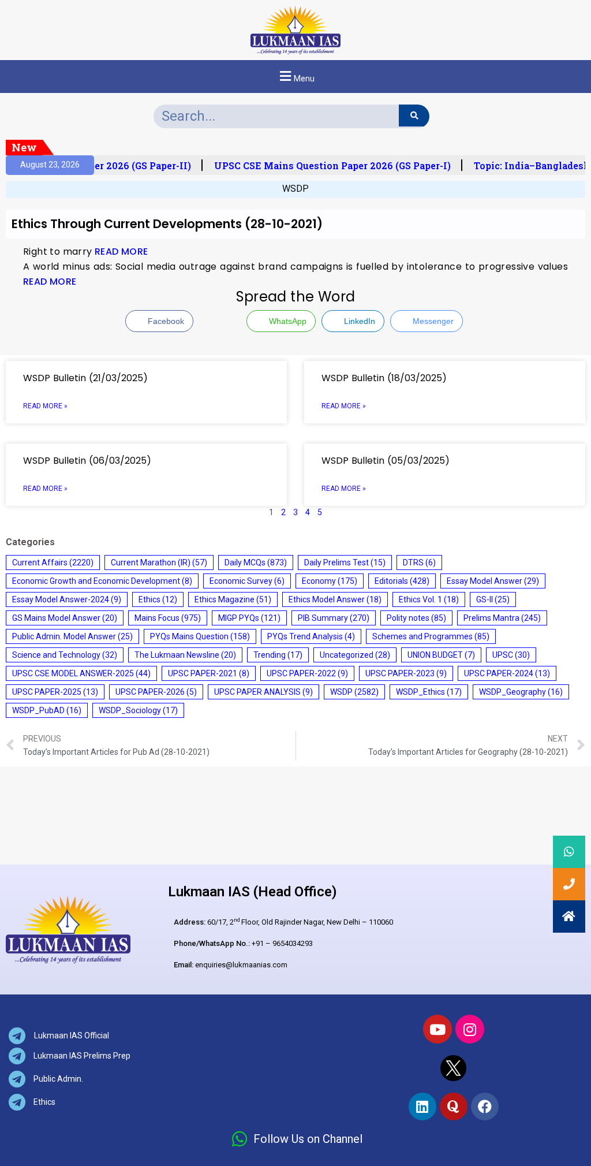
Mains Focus (167, 618)
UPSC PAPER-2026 (156, 691)
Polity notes (416, 618)
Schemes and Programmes (430, 636)
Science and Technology (64, 655)
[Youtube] (437, 1029)
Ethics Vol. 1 (429, 599)
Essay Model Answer (493, 581)
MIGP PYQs (249, 618)
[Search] (414, 115)
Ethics (158, 599)
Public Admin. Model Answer (72, 636)
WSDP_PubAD (46, 710)
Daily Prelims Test (345, 562)
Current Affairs (52, 562)
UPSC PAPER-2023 (406, 673)
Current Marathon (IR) (159, 562)
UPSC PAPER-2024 (507, 673)
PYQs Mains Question (200, 636)
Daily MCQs (256, 562)
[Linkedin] (422, 1106)
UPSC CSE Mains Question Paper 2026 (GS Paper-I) (325, 166)
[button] (295, 76)
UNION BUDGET (441, 655)
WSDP (295, 188)
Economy (329, 581)
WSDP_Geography (521, 691)
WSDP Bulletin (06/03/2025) (87, 460)
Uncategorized (355, 655)
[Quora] (453, 1106)
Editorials (402, 581)
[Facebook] (485, 1106)
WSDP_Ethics (429, 691)
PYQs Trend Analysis (311, 636)
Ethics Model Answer (335, 599)
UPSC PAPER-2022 (307, 673)
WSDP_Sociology (138, 710)
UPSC (511, 655)
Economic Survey (247, 581)
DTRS (419, 562)
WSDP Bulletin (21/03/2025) (85, 378)
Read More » (45, 406)
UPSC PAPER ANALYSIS (263, 691)
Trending (277, 655)
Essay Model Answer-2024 (66, 599)
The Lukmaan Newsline (185, 655)
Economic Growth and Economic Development (102, 581)
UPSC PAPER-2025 (55, 691)
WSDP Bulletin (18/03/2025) (384, 378)
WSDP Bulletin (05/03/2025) (385, 460)
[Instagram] (469, 1029)
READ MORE (121, 251)
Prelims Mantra (502, 618)
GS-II (493, 599)
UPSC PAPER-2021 (208, 673)
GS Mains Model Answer (64, 618)
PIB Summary (333, 618)
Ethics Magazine (232, 599)
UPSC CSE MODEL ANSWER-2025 (81, 673)
